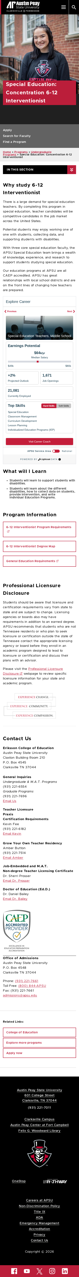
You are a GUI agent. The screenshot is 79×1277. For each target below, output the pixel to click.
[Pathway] (55, 1180)
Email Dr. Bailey (15, 899)
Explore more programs (24, 1042)
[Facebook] (14, 1271)
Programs (21, 152)
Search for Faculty (16, 136)
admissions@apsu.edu (20, 995)
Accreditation (39, 1228)
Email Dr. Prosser (16, 881)
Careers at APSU (39, 1200)
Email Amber (13, 857)
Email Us (9, 801)
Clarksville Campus (39, 1119)
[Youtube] (27, 1271)
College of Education (22, 1032)
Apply (7, 130)
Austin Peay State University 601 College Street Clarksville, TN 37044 (39, 1095)
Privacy (39, 1234)
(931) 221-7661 (26, 981)
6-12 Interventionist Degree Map (30, 546)
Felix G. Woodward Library (39, 1130)
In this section (20, 169)
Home (7, 152)
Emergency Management (39, 1223)
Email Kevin (12, 833)
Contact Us (39, 1240)
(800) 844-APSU (32, 986)
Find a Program (14, 141)
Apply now (14, 1053)
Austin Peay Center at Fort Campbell (39, 1125)
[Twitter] (39, 1271)
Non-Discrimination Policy (39, 1206)
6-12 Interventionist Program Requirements (38, 527)
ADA (39, 1217)
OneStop (19, 1181)
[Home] (39, 1153)
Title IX (39, 1211)
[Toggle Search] (74, 7)
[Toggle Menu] (63, 7)
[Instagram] (52, 1271)
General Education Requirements (30, 561)
